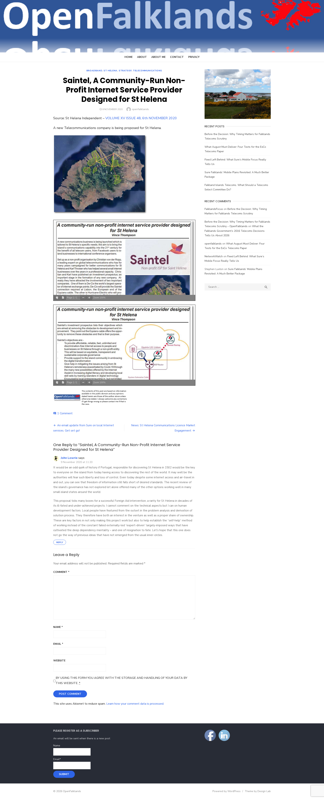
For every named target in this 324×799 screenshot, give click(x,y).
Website (59, 660)
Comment (61, 572)
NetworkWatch (214, 256)
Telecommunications (147, 70)
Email (58, 644)
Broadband (94, 70)
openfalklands (140, 109)
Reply (59, 542)
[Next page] (63, 298)
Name (58, 627)
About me (158, 57)
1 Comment (65, 413)
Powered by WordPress (226, 791)
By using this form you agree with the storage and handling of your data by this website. (121, 680)
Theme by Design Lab (258, 791)
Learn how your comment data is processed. (135, 704)
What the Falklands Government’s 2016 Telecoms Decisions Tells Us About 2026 (235, 230)
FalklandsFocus (214, 209)
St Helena (110, 70)
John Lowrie (69, 458)
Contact (177, 57)
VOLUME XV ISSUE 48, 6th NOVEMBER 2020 (141, 118)
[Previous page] (57, 298)
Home (128, 57)
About (142, 57)
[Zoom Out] (83, 298)
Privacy (194, 57)
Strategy (125, 70)
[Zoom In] (89, 298)
